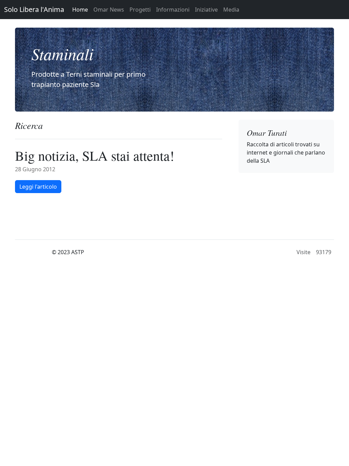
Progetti (140, 9)
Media (231, 9)
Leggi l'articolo (38, 186)
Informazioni (172, 9)
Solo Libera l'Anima (34, 9)
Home (80, 9)
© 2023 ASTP (68, 252)
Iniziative (206, 9)
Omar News (108, 9)
